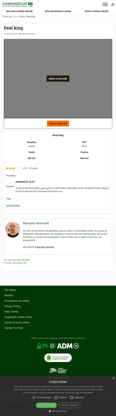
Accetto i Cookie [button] (46, 405)
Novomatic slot (20, 263)
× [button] (113, 378)
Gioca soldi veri (58, 123)
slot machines (13, 205)
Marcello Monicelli (45, 247)
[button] (105, 4)
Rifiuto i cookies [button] (69, 405)
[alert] (58, 396)
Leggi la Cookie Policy (84, 392)
